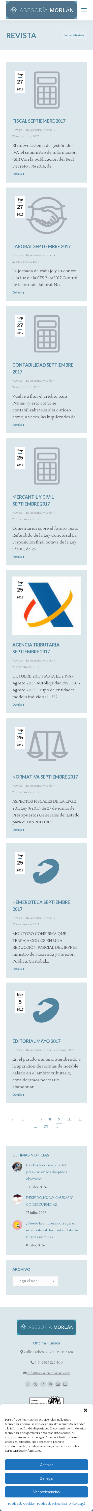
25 (46, 1126)
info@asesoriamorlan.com (48, 1373)
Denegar (47, 1478)
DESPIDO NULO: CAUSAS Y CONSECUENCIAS (49, 1201)
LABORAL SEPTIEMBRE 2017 (41, 246)
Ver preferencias (46, 1492)
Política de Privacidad (52, 1504)
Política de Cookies (21, 1504)
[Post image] (17, 1167)
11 (80, 1119)
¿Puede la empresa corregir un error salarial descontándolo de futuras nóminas (52, 1230)
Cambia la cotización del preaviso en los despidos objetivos (46, 1172)
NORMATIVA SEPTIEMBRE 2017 (45, 777)
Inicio (68, 35)
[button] (85, 1410)
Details (17, 174)
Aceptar (46, 1465)
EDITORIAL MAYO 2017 (36, 1041)
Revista (17, 130)
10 (69, 1119)
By (39, 130)
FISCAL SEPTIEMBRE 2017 (38, 121)
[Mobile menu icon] (84, 10)
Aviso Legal (77, 1504)
